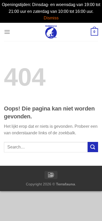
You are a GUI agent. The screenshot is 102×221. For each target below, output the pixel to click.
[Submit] (93, 147)
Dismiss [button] (51, 18)
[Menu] (7, 31)
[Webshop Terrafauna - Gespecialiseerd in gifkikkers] (51, 32)
